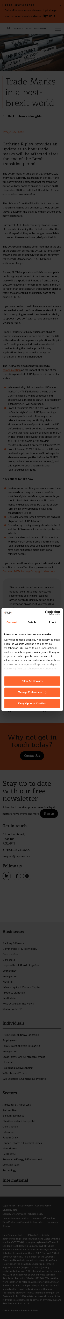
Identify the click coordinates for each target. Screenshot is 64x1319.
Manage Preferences (30, 692)
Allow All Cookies (32, 680)
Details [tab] (32, 622)
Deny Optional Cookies (32, 703)
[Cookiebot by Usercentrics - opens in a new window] (45, 613)
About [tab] (52, 622)
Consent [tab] (11, 622)
